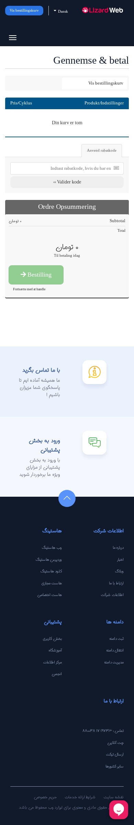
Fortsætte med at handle (29, 289)
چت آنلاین (115, 742)
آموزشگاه (55, 650)
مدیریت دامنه (114, 662)
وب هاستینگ (52, 547)
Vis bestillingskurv (24, 10)
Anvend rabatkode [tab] (101, 150)
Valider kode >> (67, 182)
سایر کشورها (114, 766)
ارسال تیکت (115, 754)
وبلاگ (119, 571)
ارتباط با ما (116, 583)
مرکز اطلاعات (52, 662)
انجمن (57, 673)
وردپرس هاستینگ (49, 559)
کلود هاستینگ (51, 571)
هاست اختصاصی (49, 594)
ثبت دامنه (116, 638)
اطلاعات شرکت (112, 594)
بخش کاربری (52, 638)
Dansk (62, 11)
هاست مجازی (52, 583)
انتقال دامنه (115, 650)
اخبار (120, 559)
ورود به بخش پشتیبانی (44, 445)
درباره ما (118, 547)
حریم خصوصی (45, 796)
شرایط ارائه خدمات (80, 796)
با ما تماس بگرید (41, 370)
